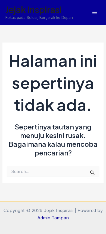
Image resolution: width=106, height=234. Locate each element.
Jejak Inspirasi (33, 9)
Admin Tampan (53, 217)
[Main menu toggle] (94, 12)
